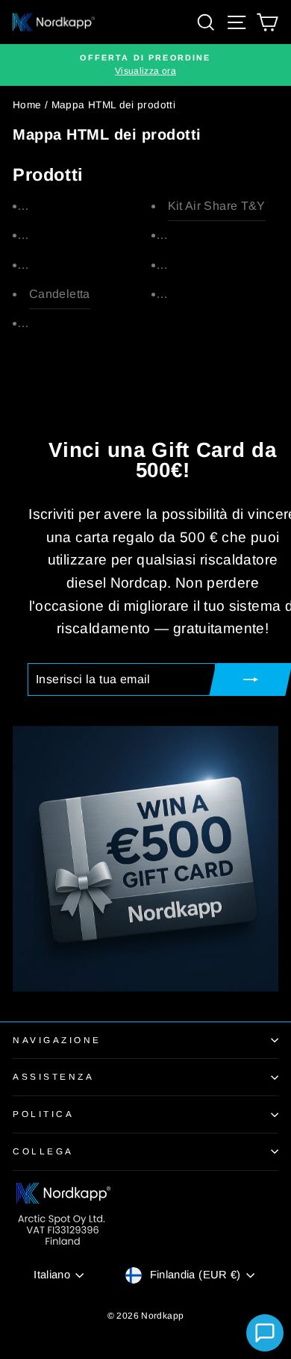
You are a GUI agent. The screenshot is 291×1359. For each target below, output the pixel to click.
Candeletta (59, 293)
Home (27, 105)
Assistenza (53, 1076)
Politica (43, 1114)
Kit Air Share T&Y (217, 205)
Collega (43, 1151)
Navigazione (57, 1040)
